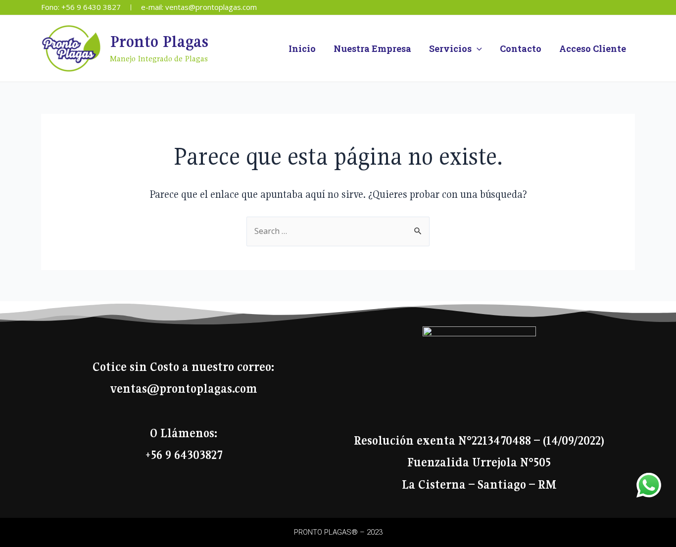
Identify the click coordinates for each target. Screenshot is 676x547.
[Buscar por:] (338, 231)
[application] (477, 48)
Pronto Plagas (159, 41)
